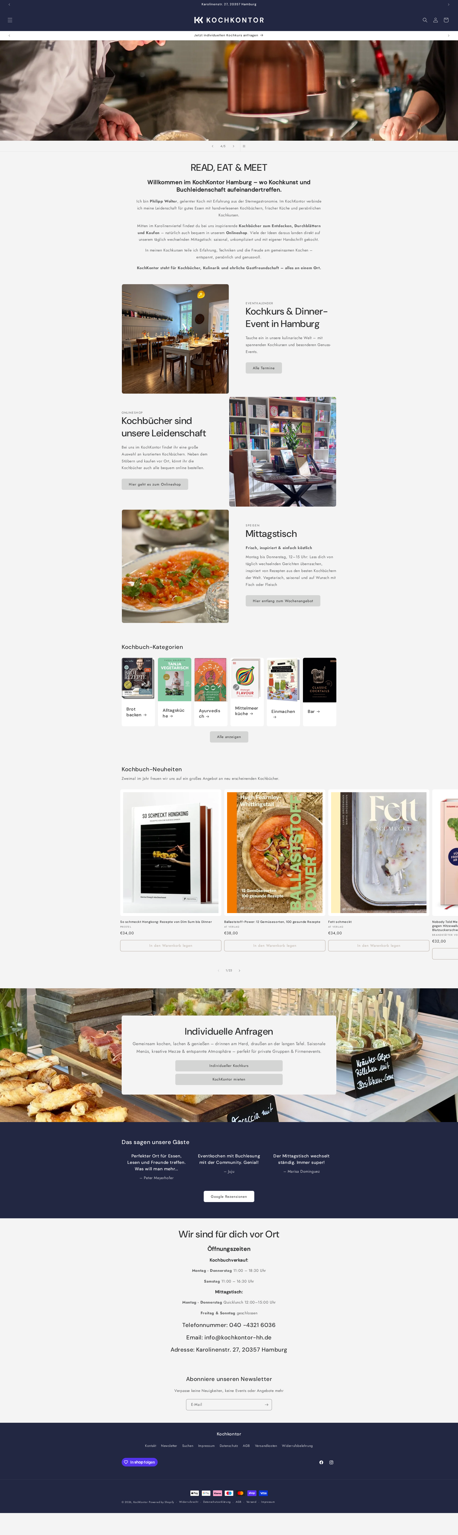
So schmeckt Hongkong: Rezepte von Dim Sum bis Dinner (166, 922)
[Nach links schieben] (218, 970)
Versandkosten (266, 1445)
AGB (246, 1445)
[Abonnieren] (266, 1404)
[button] (10, 20)
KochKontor (140, 1502)
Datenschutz (229, 1445)
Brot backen (134, 712)
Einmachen (283, 711)
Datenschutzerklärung (217, 1502)
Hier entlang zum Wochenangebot (283, 601)
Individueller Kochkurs (229, 1065)
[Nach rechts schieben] (239, 970)
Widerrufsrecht (188, 1502)
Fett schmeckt (340, 922)
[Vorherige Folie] (212, 146)
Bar (311, 711)
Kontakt (150, 1445)
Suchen (187, 1445)
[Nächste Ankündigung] (448, 4)
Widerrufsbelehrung (297, 1445)
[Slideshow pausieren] (245, 146)
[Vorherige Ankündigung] (9, 4)
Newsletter (169, 1445)
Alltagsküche (174, 713)
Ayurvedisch (209, 713)
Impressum (206, 1445)
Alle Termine (264, 368)
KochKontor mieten (229, 1079)
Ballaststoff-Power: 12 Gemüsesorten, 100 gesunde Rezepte (272, 922)
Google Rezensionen (229, 1196)
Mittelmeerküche (246, 711)
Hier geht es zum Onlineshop (155, 484)
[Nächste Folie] (233, 146)
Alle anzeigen (229, 736)
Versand (251, 1502)
